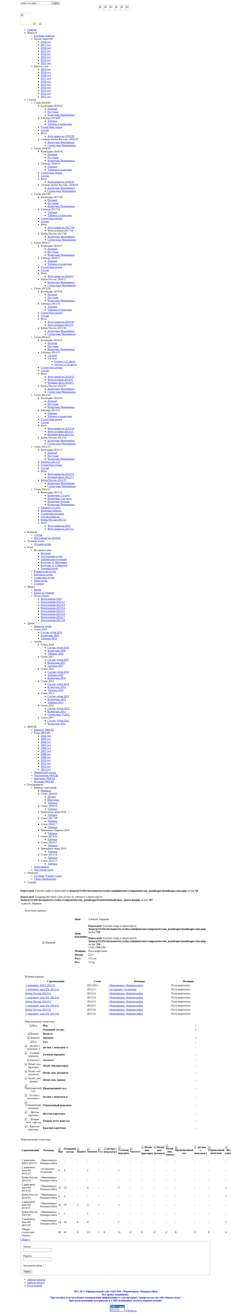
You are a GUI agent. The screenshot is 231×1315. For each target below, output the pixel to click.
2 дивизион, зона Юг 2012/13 (42, 989)
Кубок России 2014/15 (38, 1001)
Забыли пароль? (36, 1279)
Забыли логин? (36, 1282)
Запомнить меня (32, 1265)
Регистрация (34, 1285)
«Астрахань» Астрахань (122, 989)
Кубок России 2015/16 (38, 1009)
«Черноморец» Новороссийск (126, 985)
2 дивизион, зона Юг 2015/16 (42, 1013)
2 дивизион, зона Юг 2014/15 (42, 1005)
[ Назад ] (25, 1239)
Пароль (27, 1255)
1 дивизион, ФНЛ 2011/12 (40, 985)
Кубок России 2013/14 (38, 993)
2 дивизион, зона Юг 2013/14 (42, 997)
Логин (27, 1246)
